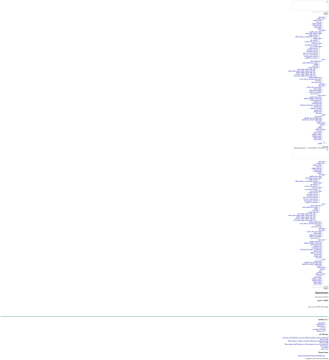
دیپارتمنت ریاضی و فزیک (311, 56)
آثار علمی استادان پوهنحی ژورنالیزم (305, 74)
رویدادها (322, 124)
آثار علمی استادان (313, 67)
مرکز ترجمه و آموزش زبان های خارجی (310, 79)
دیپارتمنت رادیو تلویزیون (311, 44)
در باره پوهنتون (320, 18)
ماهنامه (319, 28)
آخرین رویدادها (321, 331)
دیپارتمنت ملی (314, 40)
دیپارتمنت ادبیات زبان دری (310, 54)
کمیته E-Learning (316, 103)
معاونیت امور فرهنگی (315, 90)
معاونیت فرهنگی (316, 136)
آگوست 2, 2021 (324, 342)
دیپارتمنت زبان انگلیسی (311, 57)
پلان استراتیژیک (317, 25)
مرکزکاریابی (317, 80)
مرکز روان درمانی (316, 82)
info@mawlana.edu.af (321, 314)
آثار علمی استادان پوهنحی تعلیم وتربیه (304, 75)
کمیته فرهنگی (317, 106)
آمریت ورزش (314, 93)
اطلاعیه (319, 127)
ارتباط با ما (325, 347)
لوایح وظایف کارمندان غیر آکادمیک (311, 119)
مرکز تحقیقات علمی (315, 61)
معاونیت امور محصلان (315, 92)
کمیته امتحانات (317, 101)
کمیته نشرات (317, 110)
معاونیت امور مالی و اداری (313, 87)
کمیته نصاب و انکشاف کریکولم (312, 98)
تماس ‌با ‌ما (325, 146)
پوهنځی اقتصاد (317, 38)
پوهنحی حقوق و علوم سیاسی (313, 33)
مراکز (323, 59)
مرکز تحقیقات (321, 326)
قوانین (323, 114)
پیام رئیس (318, 22)
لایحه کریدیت (317, 116)
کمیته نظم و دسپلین (315, 100)
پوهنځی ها (322, 30)
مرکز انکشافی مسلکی (315, 77)
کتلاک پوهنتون (317, 27)
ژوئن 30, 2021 (324, 345)
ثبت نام (323, 327)
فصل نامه (315, 66)
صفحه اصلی (321, 17)
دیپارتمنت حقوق (313, 35)
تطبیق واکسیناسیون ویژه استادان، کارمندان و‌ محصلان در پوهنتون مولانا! (308, 340)
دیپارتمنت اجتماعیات (312, 51)
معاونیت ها (322, 85)
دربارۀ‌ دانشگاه (321, 324)
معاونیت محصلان (316, 134)
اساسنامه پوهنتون (316, 23)
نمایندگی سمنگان (320, 129)
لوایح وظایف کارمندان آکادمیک (312, 118)
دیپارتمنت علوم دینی (312, 49)
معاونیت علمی (317, 88)
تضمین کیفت (321, 95)
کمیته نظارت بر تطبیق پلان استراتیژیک (310, 105)
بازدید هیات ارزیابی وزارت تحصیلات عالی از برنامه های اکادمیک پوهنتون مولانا (306, 344)
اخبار (320, 126)
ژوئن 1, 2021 (324, 349)
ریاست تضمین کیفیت (315, 96)
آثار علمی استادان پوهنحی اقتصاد (305, 72)
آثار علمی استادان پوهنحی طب (306, 69)
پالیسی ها (318, 121)
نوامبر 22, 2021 (324, 339)
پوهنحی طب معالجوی (315, 31)
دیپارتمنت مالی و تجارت (311, 41)
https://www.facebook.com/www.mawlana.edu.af (311, 355)
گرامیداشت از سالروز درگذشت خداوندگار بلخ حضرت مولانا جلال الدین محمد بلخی (305, 337)
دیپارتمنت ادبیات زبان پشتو (310, 53)
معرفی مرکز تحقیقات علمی (310, 62)
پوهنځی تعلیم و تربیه (315, 46)
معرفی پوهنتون (317, 20)
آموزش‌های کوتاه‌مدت (319, 329)
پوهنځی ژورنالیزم (316, 43)
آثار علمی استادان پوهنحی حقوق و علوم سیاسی (301, 70)
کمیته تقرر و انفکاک (315, 108)
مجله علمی (322, 83)
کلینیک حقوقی (321, 123)
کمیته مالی (318, 113)
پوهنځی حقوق (317, 139)
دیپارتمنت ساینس (313, 48)
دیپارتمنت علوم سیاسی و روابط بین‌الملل (306, 36)
